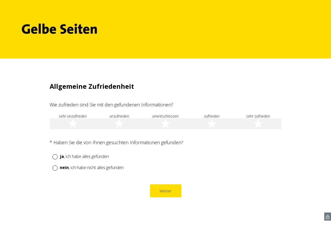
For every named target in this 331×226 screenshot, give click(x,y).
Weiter (166, 190)
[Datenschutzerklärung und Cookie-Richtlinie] (328, 216)
